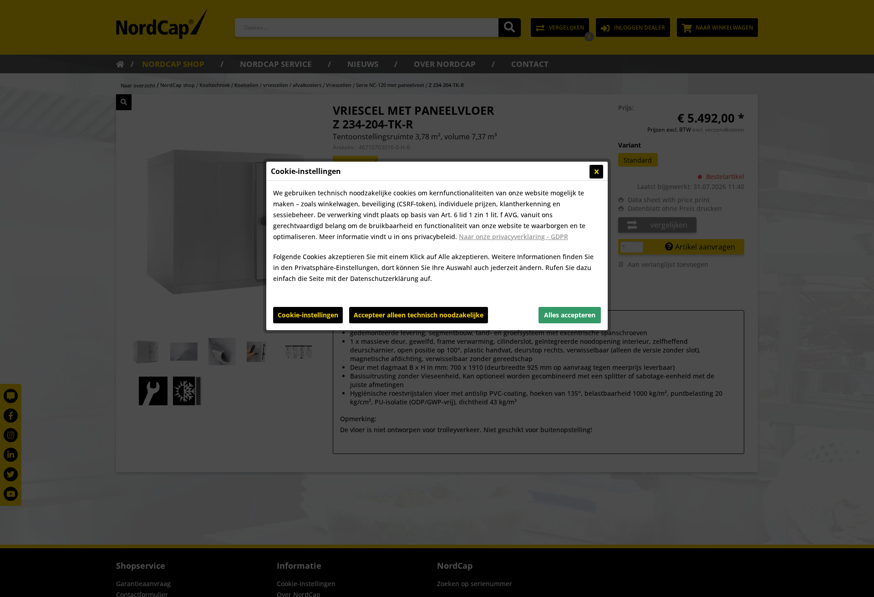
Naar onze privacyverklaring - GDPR (513, 236)
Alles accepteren (569, 315)
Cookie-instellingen (308, 315)
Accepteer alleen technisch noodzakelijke (418, 315)
